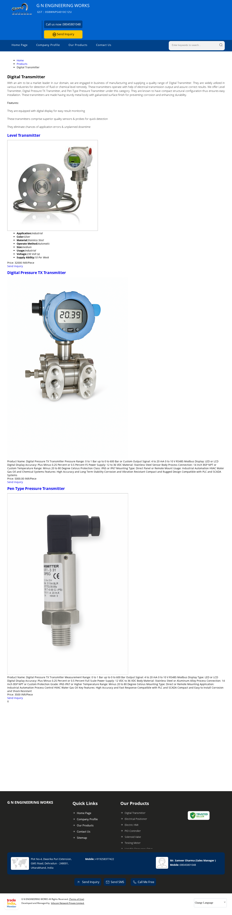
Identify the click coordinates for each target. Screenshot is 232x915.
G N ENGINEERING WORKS (63, 8)
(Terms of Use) (76, 899)
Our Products (78, 45)
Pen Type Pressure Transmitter (36, 488)
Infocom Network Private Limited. (67, 903)
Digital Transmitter (135, 813)
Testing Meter (132, 843)
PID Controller (133, 831)
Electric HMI (131, 825)
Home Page (20, 45)
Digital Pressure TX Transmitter (36, 272)
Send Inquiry (65, 34)
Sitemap (82, 837)
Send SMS (117, 882)
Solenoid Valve (133, 837)
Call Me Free (146, 882)
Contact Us (103, 45)
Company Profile (48, 45)
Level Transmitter (23, 135)
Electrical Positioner (136, 819)
